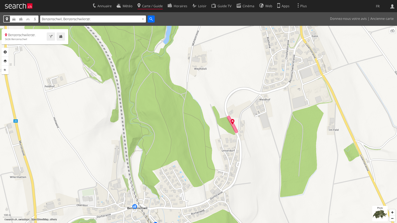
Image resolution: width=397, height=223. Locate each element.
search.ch (11, 219)
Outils (5, 70)
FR (378, 6)
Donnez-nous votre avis (348, 18)
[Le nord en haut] (392, 38)
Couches (5, 61)
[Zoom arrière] (392, 218)
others (53, 219)
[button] (232, 122)
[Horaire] (61, 36)
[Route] (51, 36)
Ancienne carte (382, 18)
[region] (198, 124)
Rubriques (5, 52)
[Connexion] (392, 6)
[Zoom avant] (392, 212)
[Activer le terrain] (392, 30)
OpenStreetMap (40, 219)
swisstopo (24, 219)
